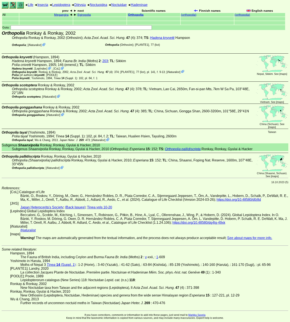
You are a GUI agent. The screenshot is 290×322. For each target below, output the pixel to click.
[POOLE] (52, 75)
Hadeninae (139, 5)
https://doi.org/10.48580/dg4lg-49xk (198, 222)
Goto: (6, 27)
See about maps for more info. (249, 238)
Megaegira (61, 14)
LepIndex (40, 68)
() (188, 14)
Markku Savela (197, 314)
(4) (109, 38)
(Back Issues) (75, 207)
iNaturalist (34, 45)
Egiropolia (84, 14)
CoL (56, 68)
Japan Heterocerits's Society (41, 207)
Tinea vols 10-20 (99, 207)
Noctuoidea (98, 5)
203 (105, 61)
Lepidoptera (61, 5)
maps (283, 74)
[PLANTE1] (142, 44)
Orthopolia (136, 14)
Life (30, 5)
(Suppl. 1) (65, 78)
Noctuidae (119, 5)
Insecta (42, 5)
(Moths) (82, 61)
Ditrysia (80, 5)
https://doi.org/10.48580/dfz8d (239, 199)
